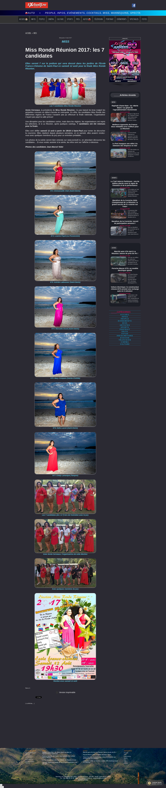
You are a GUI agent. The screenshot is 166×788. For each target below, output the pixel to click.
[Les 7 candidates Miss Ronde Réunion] (65, 72)
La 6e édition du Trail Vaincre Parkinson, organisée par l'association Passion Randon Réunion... (133, 193)
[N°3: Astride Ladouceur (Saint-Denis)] (65, 240)
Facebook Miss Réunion (29, 762)
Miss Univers (29, 756)
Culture (60, 19)
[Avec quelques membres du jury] (65, 558)
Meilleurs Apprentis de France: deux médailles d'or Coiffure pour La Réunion (125, 127)
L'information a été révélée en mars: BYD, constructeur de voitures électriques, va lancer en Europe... (133, 298)
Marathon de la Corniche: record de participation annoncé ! (125, 222)
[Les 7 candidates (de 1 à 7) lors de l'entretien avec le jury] (65, 480)
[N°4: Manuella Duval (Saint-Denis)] (65, 286)
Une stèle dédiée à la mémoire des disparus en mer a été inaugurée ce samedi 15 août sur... (133, 153)
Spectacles (134, 19)
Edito (125, 331)
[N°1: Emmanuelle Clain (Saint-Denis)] (65, 152)
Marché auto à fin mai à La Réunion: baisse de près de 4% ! (125, 252)
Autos (124, 333)
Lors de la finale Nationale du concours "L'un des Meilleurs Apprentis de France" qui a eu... (133, 136)
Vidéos (126, 762)
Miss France (28, 758)
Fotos (144, 19)
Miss (78, 19)
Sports (70, 19)
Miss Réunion (29, 759)
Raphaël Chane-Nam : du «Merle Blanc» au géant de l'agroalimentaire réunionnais (125, 108)
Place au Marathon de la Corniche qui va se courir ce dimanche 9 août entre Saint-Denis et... (133, 231)
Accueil (28, 33)
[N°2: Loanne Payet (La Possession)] (65, 195)
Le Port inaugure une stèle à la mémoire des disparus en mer (124, 145)
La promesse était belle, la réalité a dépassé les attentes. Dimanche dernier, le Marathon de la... (133, 214)
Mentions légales (83, 779)
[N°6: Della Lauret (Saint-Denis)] (65, 382)
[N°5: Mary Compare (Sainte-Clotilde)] (65, 333)
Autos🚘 (87, 19)
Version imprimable (67, 692)
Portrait (109, 19)
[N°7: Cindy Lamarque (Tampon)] (65, 432)
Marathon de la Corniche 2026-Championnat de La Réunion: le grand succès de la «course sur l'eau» (125, 203)
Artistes (125, 325)
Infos (33, 19)
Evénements (121, 19)
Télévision (98, 19)
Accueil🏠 (23, 19)
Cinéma (51, 19)
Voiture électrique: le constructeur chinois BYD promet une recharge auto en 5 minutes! (125, 289)
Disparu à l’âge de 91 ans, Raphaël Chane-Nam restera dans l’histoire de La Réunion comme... (133, 117)
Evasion (124, 338)
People (42, 19)
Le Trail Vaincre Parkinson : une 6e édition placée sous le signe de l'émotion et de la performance (125, 183)
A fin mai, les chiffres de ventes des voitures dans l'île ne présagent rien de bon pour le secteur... (133, 261)
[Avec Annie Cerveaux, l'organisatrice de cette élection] (65, 519)
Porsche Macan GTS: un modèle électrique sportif (125, 269)
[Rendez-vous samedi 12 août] (65, 593)
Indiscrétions (125, 335)
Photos (126, 763)
